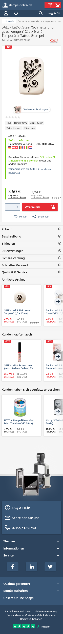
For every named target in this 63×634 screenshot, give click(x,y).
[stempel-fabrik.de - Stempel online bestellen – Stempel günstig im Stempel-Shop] (17, 5)
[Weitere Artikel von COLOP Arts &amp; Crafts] (54, 41)
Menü (57, 13)
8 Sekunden (29, 128)
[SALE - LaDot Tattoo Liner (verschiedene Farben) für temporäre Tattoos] (20, 352)
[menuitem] (55, 13)
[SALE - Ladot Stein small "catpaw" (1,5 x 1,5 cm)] (20, 297)
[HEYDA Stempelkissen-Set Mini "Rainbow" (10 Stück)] (20, 407)
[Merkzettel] (16, 13)
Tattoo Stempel (13, 128)
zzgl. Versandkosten (17, 197)
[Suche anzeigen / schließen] (41, 13)
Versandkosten (16, 615)
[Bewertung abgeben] (12, 117)
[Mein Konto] (6, 13)
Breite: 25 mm (36, 123)
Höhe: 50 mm (20, 123)
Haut (9, 123)
